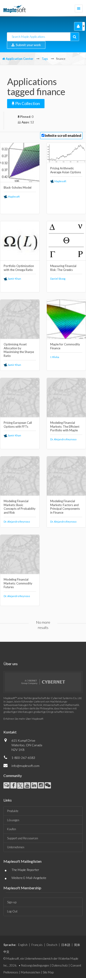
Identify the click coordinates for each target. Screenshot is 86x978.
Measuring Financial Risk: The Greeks (63, 268)
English (23, 945)
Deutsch (52, 945)
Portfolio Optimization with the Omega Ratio (19, 268)
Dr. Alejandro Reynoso (63, 439)
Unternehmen (15, 847)
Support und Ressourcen (22, 838)
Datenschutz (60, 965)
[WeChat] (48, 785)
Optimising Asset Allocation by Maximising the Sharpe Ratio (19, 350)
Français (37, 945)
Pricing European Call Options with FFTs (18, 424)
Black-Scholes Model (17, 187)
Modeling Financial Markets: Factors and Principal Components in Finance (65, 507)
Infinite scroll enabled (63, 135)
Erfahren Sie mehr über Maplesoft (23, 718)
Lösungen (13, 820)
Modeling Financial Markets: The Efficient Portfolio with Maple (64, 426)
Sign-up (12, 902)
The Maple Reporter (25, 870)
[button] (78, 26)
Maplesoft (13, 196)
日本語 (65, 945)
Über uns (10, 663)
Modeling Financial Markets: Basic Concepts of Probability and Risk (20, 507)
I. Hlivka (54, 356)
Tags (45, 59)
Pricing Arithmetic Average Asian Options (65, 170)
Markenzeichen (30, 972)
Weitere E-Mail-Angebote (28, 878)
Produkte (12, 811)
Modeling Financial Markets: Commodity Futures (18, 583)
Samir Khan (14, 278)
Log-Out (12, 911)
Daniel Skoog (57, 278)
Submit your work (27, 45)
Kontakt (10, 732)
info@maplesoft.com (25, 766)
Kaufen (11, 829)
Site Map (48, 972)
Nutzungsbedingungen (35, 965)
